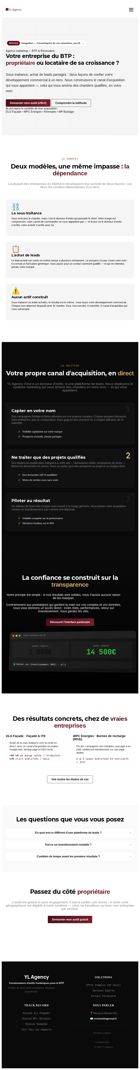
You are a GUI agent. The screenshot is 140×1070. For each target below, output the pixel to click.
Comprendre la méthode (71, 103)
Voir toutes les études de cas (70, 779)
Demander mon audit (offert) (28, 103)
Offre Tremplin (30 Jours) (103, 985)
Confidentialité (102, 1042)
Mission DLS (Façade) (36, 1013)
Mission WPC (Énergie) (36, 1018)
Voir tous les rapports (37, 1029)
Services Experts (103, 990)
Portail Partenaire (103, 996)
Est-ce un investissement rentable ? (68, 844)
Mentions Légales (102, 1033)
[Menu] (131, 9)
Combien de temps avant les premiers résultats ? (68, 856)
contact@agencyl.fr (105, 1018)
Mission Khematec (36, 1024)
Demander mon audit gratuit (70, 919)
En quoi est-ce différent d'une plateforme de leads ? (68, 832)
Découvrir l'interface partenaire (70, 622)
